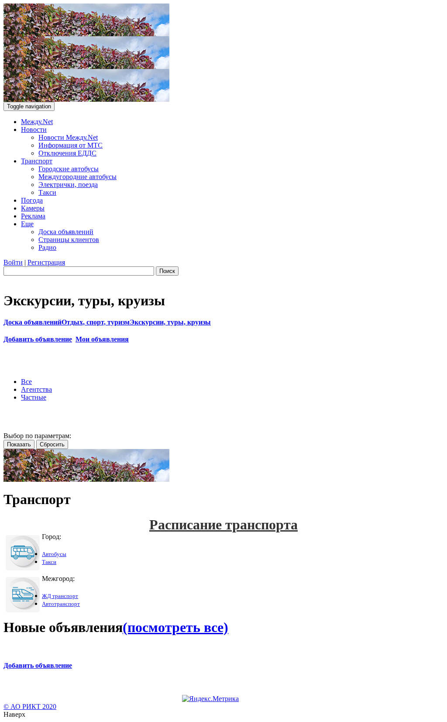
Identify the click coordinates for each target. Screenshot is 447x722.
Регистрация (46, 262)
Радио (47, 247)
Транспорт (36, 161)
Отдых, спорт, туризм (96, 322)
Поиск (167, 271)
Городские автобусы (68, 169)
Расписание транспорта (223, 524)
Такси (47, 192)
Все (26, 381)
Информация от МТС (70, 145)
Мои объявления (102, 339)
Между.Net (37, 121)
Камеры (33, 208)
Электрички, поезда (68, 184)
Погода (32, 200)
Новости (34, 129)
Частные (33, 397)
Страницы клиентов (68, 239)
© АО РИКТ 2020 (29, 706)
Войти (13, 262)
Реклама (33, 216)
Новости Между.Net (68, 137)
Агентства (36, 389)
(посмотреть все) (175, 627)
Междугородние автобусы (77, 176)
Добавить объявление (37, 339)
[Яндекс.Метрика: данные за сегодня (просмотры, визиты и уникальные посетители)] (210, 699)
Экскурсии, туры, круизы (170, 322)
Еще (27, 224)
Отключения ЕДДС (67, 153)
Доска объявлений (65, 231)
